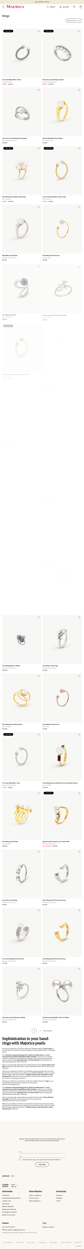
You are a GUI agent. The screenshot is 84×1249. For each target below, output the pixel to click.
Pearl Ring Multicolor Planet (11, 666)
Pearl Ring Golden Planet (10, 841)
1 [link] (34, 1031)
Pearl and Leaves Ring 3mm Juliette (13, 1017)
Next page (47, 1031)
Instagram (59, 1198)
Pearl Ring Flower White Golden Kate (14, 197)
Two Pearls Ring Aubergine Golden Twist (15, 373)
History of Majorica (35, 1195)
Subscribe (42, 1164)
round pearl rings (37, 1071)
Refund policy (53, 1242)
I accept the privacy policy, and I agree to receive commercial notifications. (41, 1159)
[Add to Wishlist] (38, 31)
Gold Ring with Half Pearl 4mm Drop (54, 959)
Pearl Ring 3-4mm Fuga (50, 666)
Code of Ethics (78, 1242)
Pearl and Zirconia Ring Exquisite (53, 79)
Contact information (66, 1242)
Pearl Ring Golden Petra (50, 490)
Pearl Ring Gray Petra (9, 314)
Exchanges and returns (9, 1212)
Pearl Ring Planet (7, 431)
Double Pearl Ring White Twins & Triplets (56, 1017)
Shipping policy (42, 1242)
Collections (6, 1195)
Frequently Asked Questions (11, 1198)
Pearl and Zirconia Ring (9, 900)
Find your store (34, 1198)
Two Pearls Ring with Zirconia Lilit (13, 959)
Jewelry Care (6, 1201)
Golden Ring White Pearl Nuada (53, 138)
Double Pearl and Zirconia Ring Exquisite (56, 548)
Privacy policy (19, 1242)
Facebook (59, 1195)
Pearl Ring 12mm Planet (9, 607)
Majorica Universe (48, 1227)
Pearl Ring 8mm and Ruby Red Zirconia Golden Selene (60, 783)
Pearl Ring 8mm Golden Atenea (12, 724)
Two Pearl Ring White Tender (11, 79)
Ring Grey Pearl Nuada (50, 373)
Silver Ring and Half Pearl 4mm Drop (54, 900)
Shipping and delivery (9, 1209)
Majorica (10, 1242)
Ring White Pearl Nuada (9, 255)
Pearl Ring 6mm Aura (49, 431)
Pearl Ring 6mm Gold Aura (51, 255)
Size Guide (5, 1204)
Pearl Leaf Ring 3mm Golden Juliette (54, 314)
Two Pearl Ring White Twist (11, 783)
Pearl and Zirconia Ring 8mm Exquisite (14, 138)
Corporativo (79, 1246)
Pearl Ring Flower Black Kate (52, 607)
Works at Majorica (34, 1201)
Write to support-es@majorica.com (13, 1230)
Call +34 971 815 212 (8, 1227)
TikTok (58, 1201)
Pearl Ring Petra (7, 548)
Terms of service (31, 1242)
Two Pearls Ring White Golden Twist (54, 197)
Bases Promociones (8, 1215)
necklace (16, 1078)
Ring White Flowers (8, 490)
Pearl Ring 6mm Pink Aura (51, 724)
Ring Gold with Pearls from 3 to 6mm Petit (56, 841)
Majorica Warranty (8, 1206)
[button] (3, 6)
